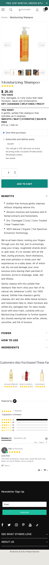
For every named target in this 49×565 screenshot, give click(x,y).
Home (4, 17)
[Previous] (7, 44)
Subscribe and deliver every (20, 139)
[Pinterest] (23, 525)
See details (10, 158)
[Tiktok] (37, 525)
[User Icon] (37, 9)
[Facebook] (2, 525)
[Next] (42, 44)
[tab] (6, 438)
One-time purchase (16, 132)
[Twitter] (9, 525)
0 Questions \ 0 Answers (11, 414)
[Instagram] (16, 525)
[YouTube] (30, 525)
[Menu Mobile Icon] (3, 9)
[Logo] (24, 9)
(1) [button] (13, 420)
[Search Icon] (14, 9)
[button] (6, 465)
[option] (24, 45)
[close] (46, 3)
